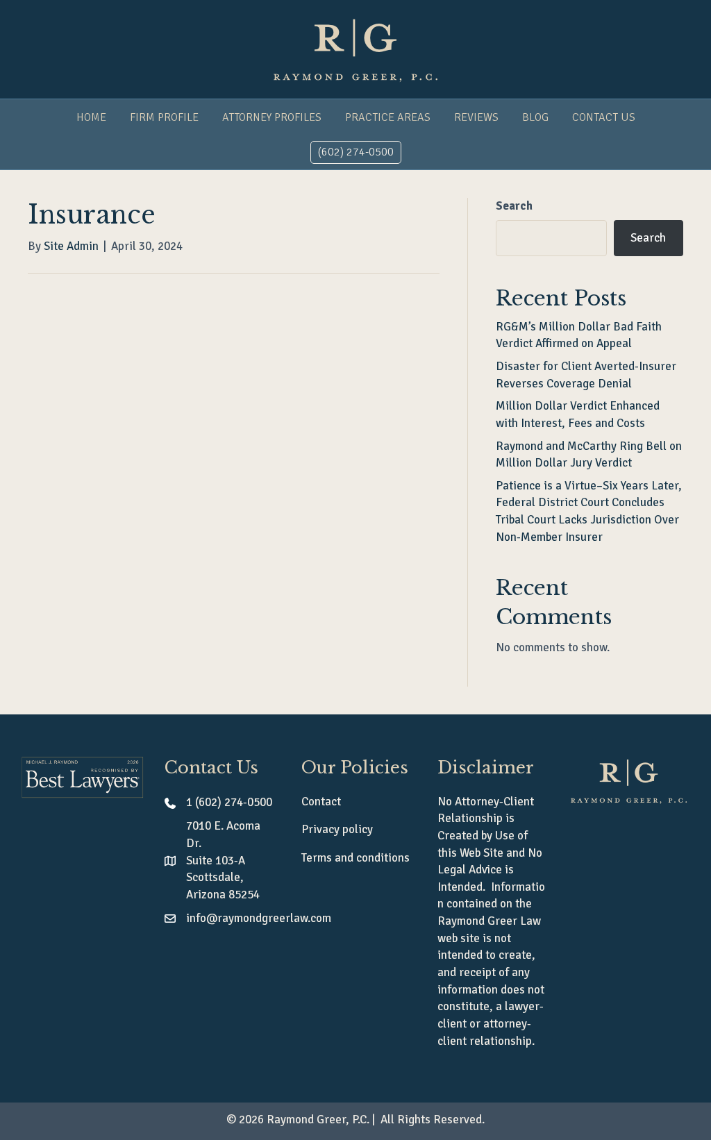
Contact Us (603, 117)
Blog (535, 117)
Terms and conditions (355, 857)
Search (514, 206)
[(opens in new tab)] (82, 776)
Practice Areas (387, 117)
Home (91, 117)
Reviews (476, 117)
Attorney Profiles (271, 117)
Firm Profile (164, 117)
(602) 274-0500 (356, 152)
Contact (321, 801)
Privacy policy (337, 829)
